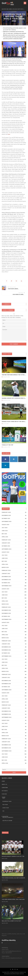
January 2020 (6, 708)
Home (3, 781)
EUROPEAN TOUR (7, 801)
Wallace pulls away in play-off (11, 921)
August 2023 (5, 588)
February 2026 (6, 512)
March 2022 (5, 637)
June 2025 (5, 530)
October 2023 (6, 582)
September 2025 (6, 521)
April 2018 (5, 763)
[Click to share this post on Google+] (16, 281)
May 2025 (4, 533)
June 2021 (5, 662)
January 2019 (6, 741)
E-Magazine (5, 816)
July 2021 (4, 659)
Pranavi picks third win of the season (14, 421)
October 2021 (6, 653)
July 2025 (4, 527)
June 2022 (5, 628)
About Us (4, 784)
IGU (3, 811)
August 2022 (5, 622)
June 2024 (5, 558)
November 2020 (6, 683)
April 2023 (5, 601)
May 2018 (4, 760)
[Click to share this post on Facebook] (6, 281)
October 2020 (6, 686)
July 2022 (4, 625)
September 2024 (6, 549)
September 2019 (6, 717)
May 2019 (4, 729)
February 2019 (6, 738)
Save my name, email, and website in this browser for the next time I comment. (12, 316)
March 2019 (5, 735)
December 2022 (6, 610)
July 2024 (4, 555)
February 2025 (6, 539)
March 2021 (5, 671)
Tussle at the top (7, 444)
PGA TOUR (5, 804)
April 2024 (5, 564)
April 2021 (5, 668)
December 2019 (6, 711)
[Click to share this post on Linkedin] (21, 281)
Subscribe (5, 787)
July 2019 (4, 723)
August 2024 (5, 552)
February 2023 (6, 607)
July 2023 (4, 591)
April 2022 (5, 634)
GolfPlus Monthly (8, 817)
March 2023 (5, 604)
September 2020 (6, 689)
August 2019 (5, 720)
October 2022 (6, 616)
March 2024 (5, 567)
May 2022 (4, 631)
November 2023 (6, 579)
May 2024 (4, 561)
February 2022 (6, 640)
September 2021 (6, 656)
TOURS (3, 797)
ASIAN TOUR (6, 807)
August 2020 (5, 692)
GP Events (5, 790)
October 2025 (6, 518)
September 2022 (6, 619)
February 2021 (6, 674)
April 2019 (5, 732)
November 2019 (6, 714)
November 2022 (6, 613)
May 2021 (4, 665)
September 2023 (6, 585)
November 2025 (6, 515)
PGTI (4, 798)
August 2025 (5, 524)
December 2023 (6, 576)
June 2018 (5, 757)
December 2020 (6, 680)
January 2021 (6, 677)
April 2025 (5, 536)
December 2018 (6, 744)
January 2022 (6, 643)
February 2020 (6, 705)
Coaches (4, 794)
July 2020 (4, 695)
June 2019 (5, 726)
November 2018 (6, 747)
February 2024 (6, 570)
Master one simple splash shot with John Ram (13, 9)
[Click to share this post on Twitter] (11, 281)
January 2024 (6, 573)
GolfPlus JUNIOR (7, 820)
